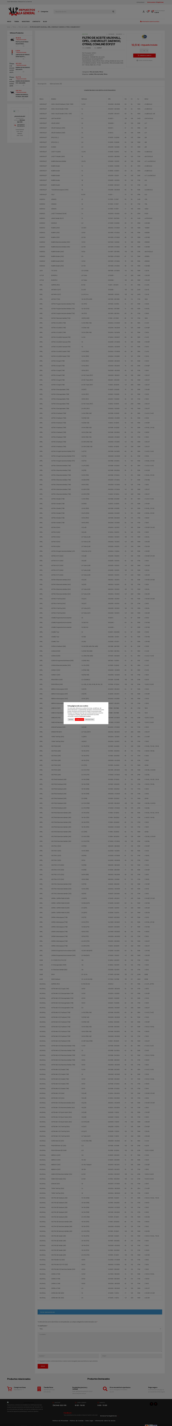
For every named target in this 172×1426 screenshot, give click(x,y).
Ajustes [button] (71, 719)
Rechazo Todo (90, 719)
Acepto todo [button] (79, 719)
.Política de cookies (85, 716)
